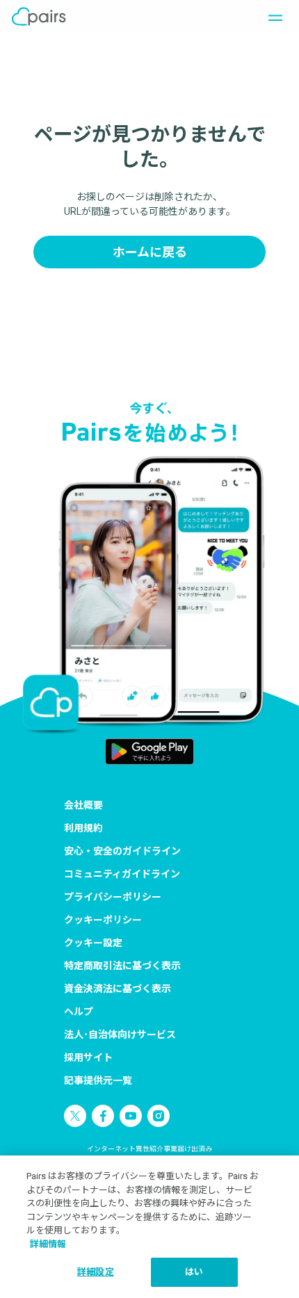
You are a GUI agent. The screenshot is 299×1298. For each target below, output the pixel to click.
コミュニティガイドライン (122, 873)
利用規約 (83, 828)
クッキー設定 (93, 942)
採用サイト (88, 1057)
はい (194, 1272)
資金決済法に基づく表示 (117, 988)
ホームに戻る (150, 252)
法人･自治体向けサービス (120, 1034)
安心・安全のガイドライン (122, 851)
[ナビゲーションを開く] (271, 16)
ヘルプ (78, 1011)
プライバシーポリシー (112, 896)
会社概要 (83, 805)
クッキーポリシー (103, 919)
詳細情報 (48, 1244)
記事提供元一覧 (98, 1080)
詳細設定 (95, 1272)
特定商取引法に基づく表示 (122, 965)
